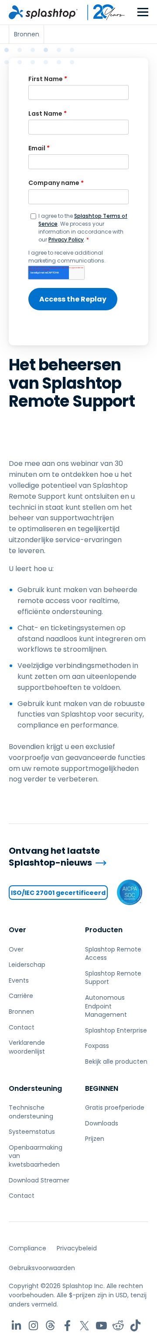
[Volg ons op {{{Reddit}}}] (118, 1325)
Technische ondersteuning (31, 1112)
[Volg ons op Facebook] (67, 1325)
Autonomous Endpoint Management (106, 1006)
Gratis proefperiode (114, 1107)
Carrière (21, 995)
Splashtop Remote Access (113, 953)
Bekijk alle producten (116, 1061)
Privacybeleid (77, 1248)
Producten (104, 930)
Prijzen (94, 1138)
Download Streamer (39, 1180)
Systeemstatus (32, 1131)
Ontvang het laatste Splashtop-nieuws (54, 856)
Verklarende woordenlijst (27, 1047)
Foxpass (97, 1045)
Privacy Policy (66, 239)
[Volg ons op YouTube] (101, 1325)
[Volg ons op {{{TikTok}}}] (135, 1325)
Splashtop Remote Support (113, 978)
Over (17, 930)
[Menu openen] (143, 12)
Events (19, 980)
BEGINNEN (101, 1088)
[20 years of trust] (102, 12)
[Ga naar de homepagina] (43, 12)
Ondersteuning (35, 1088)
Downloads (101, 1123)
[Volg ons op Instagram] (33, 1325)
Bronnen (21, 1011)
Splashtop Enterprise (116, 1030)
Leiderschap (27, 964)
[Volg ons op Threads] (50, 1325)
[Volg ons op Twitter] (84, 1325)
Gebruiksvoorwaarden (42, 1268)
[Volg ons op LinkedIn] (16, 1325)
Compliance (27, 1248)
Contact (21, 1027)
